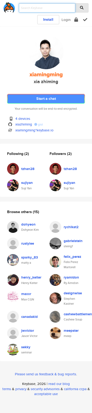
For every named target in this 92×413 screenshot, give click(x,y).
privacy (20, 388)
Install (48, 19)
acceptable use (46, 393)
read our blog (59, 383)
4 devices (22, 118)
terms (6, 388)
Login (66, 19)
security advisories (45, 388)
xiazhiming (23, 124)
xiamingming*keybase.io (34, 130)
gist (40, 124)
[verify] (85, 20)
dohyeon (28, 224)
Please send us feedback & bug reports (45, 374)
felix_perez (72, 256)
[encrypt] (76, 20)
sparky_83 (29, 257)
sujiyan (27, 182)
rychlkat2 (71, 227)
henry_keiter (31, 277)
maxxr (26, 293)
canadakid (29, 316)
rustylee (27, 243)
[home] (9, 6)
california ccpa (75, 388)
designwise (73, 293)
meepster (71, 330)
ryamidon (71, 277)
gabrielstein (73, 240)
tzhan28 (27, 168)
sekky (25, 347)
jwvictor (27, 330)
